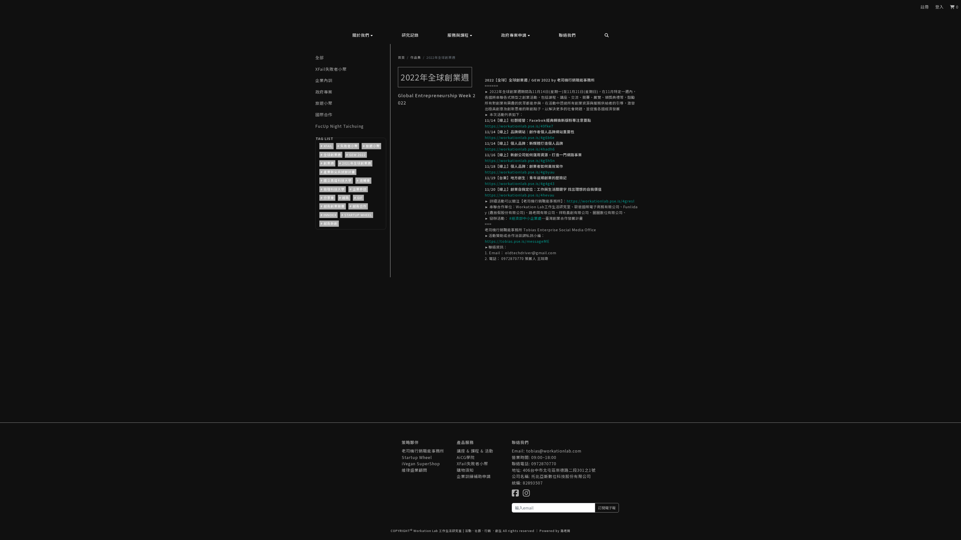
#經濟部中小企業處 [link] (525, 218)
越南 (345, 197)
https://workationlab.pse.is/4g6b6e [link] (520, 137)
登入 (939, 7)
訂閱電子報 (607, 507)
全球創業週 (332, 154)
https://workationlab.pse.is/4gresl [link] (601, 201)
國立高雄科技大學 (338, 180)
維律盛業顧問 (414, 470)
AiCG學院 (466, 457)
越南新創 (331, 223)
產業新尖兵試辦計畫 (339, 172)
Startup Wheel (417, 457)
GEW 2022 (357, 154)
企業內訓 (323, 80)
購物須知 (465, 470)
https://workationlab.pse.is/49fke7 (519, 125)
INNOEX (330, 214)
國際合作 (323, 115)
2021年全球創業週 (356, 163)
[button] (362, 35)
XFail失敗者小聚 (331, 69)
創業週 (329, 163)
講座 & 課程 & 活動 (475, 451)
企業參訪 (360, 189)
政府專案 (323, 92)
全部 (319, 57)
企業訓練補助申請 (474, 476)
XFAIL (328, 146)
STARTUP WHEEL (358, 214)
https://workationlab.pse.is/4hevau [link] (519, 195)
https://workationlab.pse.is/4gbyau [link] (520, 171)
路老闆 (565, 530)
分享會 (329, 197)
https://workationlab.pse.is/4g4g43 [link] (520, 183)
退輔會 (365, 180)
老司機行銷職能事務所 (423, 451)
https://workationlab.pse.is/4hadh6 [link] (520, 149)
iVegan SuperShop (421, 463)
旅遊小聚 (323, 103)
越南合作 (360, 206)
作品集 (415, 57)
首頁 (401, 57)
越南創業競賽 (334, 206)
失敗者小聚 (349, 146)
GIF (360, 197)
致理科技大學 (334, 189)
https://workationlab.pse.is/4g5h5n (520, 160)
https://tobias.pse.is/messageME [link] (517, 241)
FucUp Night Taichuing (339, 126)
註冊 (924, 7)
